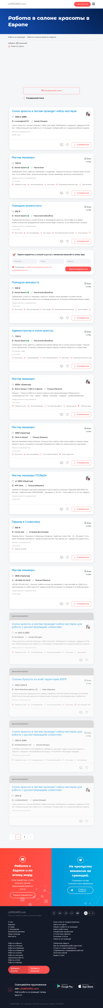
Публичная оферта (61, 943)
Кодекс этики (58, 955)
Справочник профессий (63, 932)
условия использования (34, 267)
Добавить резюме (15, 970)
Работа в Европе (15, 943)
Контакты (12, 936)
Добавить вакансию (35, 970)
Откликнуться (83, 145)
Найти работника (60, 929)
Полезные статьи (60, 936)
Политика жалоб (60, 953)
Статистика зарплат (62, 934)
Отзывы (11, 927)
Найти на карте (59, 924)
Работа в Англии (15, 953)
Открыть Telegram (82, 890)
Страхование (13, 929)
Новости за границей (62, 939)
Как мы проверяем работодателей (67, 946)
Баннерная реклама (16, 932)
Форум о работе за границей (65, 927)
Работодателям (82, 4)
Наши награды (14, 934)
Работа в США (14, 960)
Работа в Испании (15, 955)
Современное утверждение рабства (68, 950)
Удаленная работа (15, 958)
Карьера (11, 924)
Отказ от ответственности (64, 948)
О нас (10, 922)
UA (89, 913)
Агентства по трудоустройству (66, 922)
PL (93, 913)
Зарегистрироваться (78, 269)
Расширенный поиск (52, 91)
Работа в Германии (16, 948)
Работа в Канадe (15, 962)
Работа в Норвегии (16, 950)
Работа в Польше (15, 946)
